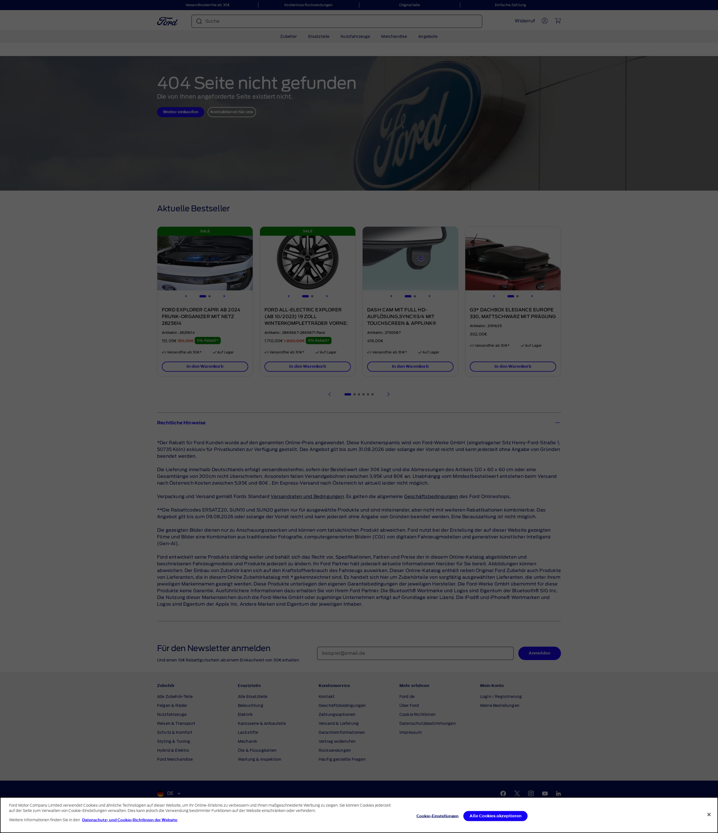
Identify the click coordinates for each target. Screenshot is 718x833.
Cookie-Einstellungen (437, 816)
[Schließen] (709, 814)
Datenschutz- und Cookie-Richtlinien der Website (129, 820)
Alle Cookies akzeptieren (495, 816)
